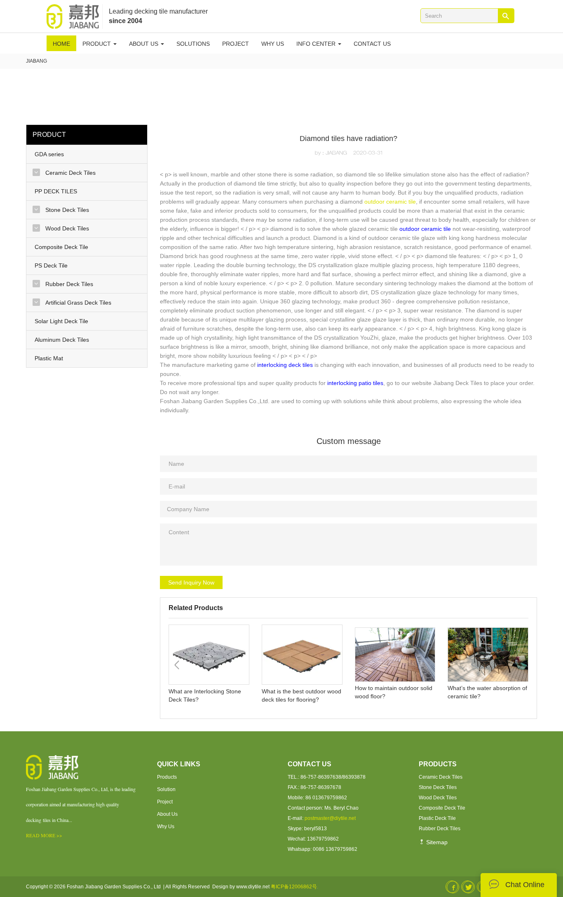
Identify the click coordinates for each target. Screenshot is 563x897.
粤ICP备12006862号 (294, 887)
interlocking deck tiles (285, 365)
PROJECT (235, 43)
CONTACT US (372, 43)
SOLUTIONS (193, 43)
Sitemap (436, 842)
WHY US (272, 43)
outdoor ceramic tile (390, 201)
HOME (61, 43)
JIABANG (36, 61)
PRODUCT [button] (97, 43)
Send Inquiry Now (191, 582)
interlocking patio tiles (355, 383)
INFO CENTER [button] (316, 43)
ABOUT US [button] (144, 43)
